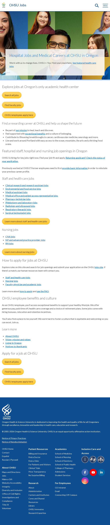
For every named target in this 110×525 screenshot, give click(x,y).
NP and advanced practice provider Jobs (25, 240)
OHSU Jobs (17, 5)
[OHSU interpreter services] (101, 462)
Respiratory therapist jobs (18, 209)
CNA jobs (10, 236)
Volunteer (6, 508)
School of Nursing (63, 457)
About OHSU (12, 336)
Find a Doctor (34, 457)
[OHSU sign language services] (93, 462)
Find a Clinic (34, 461)
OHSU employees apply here (19, 115)
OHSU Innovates (36, 509)
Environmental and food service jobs (23, 188)
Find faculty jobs (13, 105)
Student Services (62, 475)
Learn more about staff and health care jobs (26, 221)
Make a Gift (7, 479)
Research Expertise (37, 513)
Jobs (4, 475)
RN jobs (9, 243)
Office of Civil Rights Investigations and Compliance (11, 497)
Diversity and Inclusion (12, 490)
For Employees (63, 483)
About (31, 487)
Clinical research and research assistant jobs (26, 185)
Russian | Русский (10, 460)
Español (5, 456)
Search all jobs (12, 95)
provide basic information (75, 168)
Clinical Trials (34, 468)
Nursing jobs (11, 281)
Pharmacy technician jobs (18, 199)
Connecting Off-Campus (66, 495)
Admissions (60, 471)
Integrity (6, 486)
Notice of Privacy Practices (14, 438)
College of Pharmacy (64, 468)
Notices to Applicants (16, 346)
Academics (61, 449)
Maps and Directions (11, 472)
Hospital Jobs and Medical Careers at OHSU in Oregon (53, 55)
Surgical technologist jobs (18, 212)
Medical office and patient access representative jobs (31, 195)
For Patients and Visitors (40, 464)
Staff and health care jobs (17, 277)
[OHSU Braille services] (85, 462)
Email (57, 491)
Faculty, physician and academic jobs (23, 284)
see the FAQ (43, 291)
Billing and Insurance (38, 453)
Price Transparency (37, 471)
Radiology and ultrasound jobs (20, 206)
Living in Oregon (13, 343)
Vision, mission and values (18, 339)
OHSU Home (7, 449)
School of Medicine (63, 453)
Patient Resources (38, 449)
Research (33, 483)
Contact (5, 452)
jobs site (99, 267)
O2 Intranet (60, 487)
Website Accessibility (11, 483)
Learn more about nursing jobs (19, 252)
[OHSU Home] (4, 5)
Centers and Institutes (39, 495)
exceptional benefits (35, 133)
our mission (21, 130)
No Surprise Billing (37, 475)
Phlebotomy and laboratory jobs (21, 202)
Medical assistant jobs (16, 192)
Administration (35, 491)
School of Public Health (65, 464)
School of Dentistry (63, 461)
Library (32, 505)
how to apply (26, 291)
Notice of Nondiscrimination (14, 442)
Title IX (5, 504)
